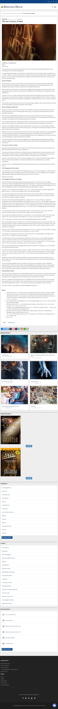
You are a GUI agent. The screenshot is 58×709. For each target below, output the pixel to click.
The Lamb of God (9, 643)
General (3, 502)
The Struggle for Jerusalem (8, 600)
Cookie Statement (5, 685)
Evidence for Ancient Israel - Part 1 (13, 632)
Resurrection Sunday (10, 637)
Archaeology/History (6, 488)
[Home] (12, 6)
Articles (16, 13)
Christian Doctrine (6, 495)
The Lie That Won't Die (10, 614)
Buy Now (29, 446)
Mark (4, 322)
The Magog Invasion (6, 586)
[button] (54, 705)
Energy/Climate (5, 565)
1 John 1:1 (9, 299)
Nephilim (4, 515)
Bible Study (4, 491)
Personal (4, 519)
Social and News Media (7, 575)
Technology (4, 579)
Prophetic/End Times (6, 526)
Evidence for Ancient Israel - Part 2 (13, 626)
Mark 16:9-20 (28, 189)
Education (4, 561)
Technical (4, 19)
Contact (2, 679)
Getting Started (5, 505)
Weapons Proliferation (7, 603)
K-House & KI (5, 509)
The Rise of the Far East (7, 596)
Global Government (6, 568)
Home (3, 13)
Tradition (4, 533)
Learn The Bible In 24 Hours (8, 512)
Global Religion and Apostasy (8, 572)
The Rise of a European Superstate (9, 589)
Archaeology (4, 551)
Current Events (5, 498)
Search (2, 677)
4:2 (12, 299)
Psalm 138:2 (9, 317)
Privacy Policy (4, 681)
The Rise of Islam (5, 593)
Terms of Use (4, 683)
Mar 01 (37, 383)
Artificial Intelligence (6, 554)
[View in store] (11, 430)
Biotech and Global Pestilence (8, 558)
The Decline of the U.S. (7, 582)
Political (3, 522)
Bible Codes (11, 322)
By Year (20, 13)
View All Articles (7, 537)
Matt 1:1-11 (18, 304)
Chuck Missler (19, 19)
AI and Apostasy (8, 620)
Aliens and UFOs (5, 547)
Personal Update (9, 13)
